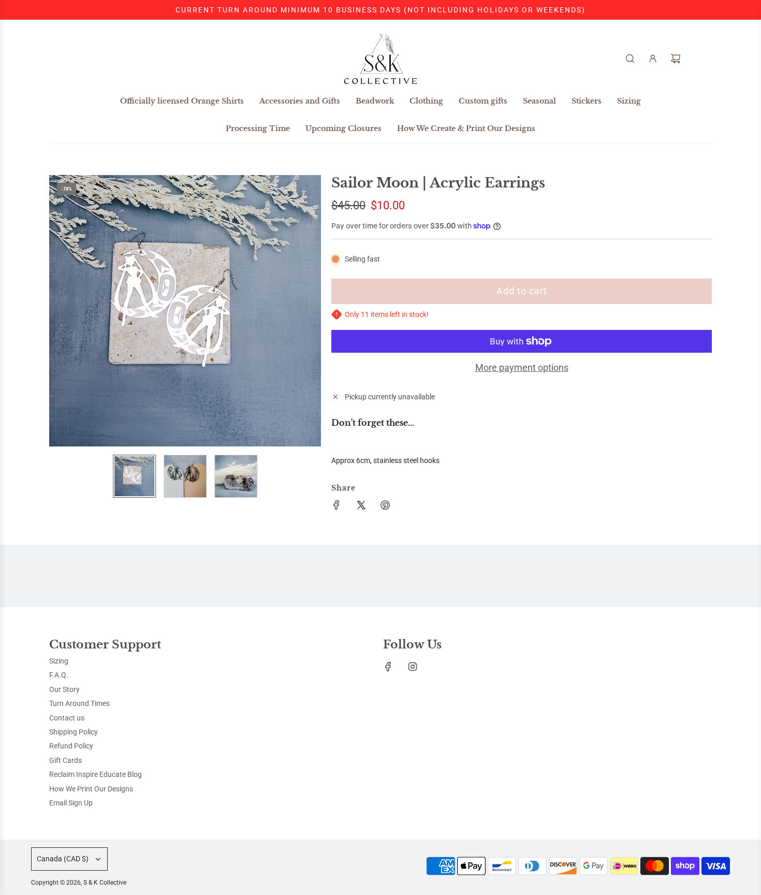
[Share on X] (360, 506)
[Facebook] (388, 666)
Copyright (78, 882)
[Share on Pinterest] (385, 506)
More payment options (521, 367)
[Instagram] (412, 666)
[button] (62, 310)
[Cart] (675, 58)
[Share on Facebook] (336, 506)
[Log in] (652, 58)
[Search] (630, 58)
